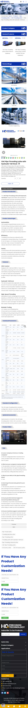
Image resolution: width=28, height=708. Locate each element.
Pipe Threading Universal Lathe (10, 542)
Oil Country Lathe (6, 547)
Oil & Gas (14, 105)
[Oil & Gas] (14, 96)
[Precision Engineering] (14, 116)
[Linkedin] (5, 693)
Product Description (7, 188)
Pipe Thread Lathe (6, 531)
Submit (5, 585)
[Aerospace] (14, 75)
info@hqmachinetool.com (9, 683)
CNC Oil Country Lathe (19, 547)
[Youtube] (8, 693)
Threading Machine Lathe (8, 534)
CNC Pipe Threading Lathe (8, 545)
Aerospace (14, 85)
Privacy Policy (16, 702)
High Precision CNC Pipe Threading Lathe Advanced (20, 51)
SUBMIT (7, 675)
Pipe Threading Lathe (7, 537)
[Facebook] (2, 693)
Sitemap (10, 702)
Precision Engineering (14, 126)
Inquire (9, 183)
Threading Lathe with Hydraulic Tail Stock (12, 539)
